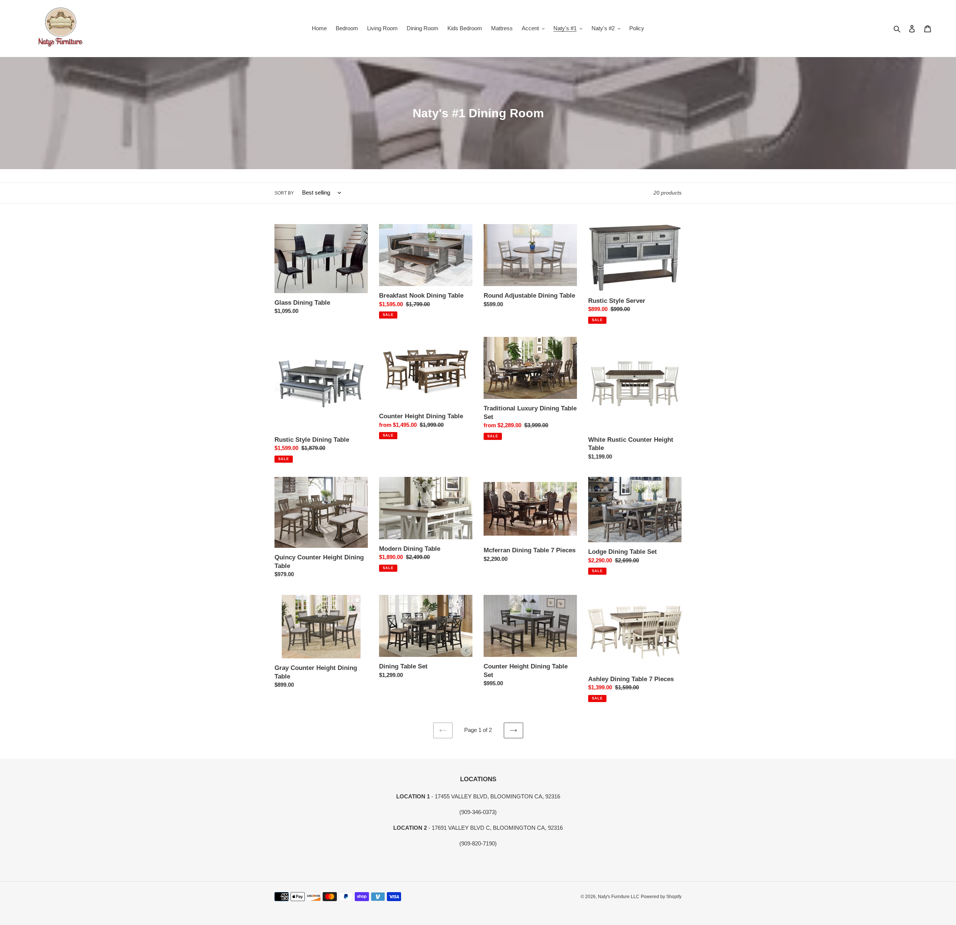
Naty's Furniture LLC (618, 896)
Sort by (284, 193)
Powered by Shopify (661, 896)
